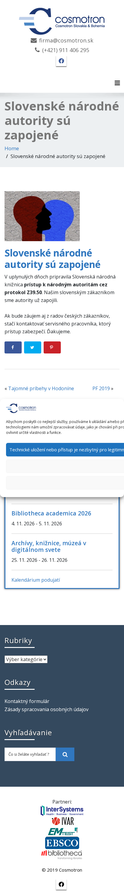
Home (12, 148)
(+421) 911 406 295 (65, 50)
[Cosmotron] (62, 18)
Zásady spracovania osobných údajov (46, 709)
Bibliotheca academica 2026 (51, 513)
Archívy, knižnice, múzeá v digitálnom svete (48, 546)
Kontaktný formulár (27, 701)
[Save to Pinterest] (52, 347)
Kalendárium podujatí (35, 580)
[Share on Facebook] (13, 347)
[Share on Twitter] (32, 347)
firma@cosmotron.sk (66, 40)
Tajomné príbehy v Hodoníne (41, 388)
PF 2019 (101, 388)
